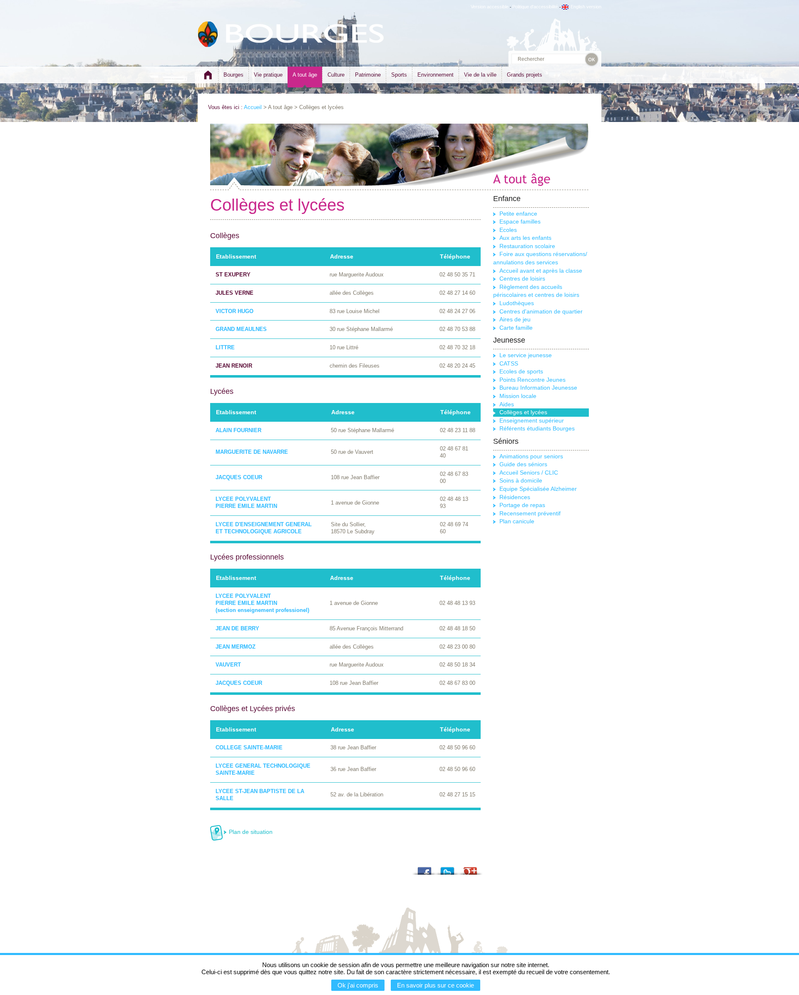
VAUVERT (228, 665)
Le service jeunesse (525, 355)
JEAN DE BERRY (237, 628)
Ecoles (508, 229)
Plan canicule (516, 521)
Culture (336, 75)
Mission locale (517, 396)
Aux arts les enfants (525, 237)
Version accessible (490, 6)
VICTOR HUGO (234, 311)
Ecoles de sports (521, 371)
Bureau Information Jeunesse (538, 387)
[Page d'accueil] (208, 78)
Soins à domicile (520, 480)
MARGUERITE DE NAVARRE (252, 452)
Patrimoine (368, 75)
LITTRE (225, 347)
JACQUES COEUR (239, 477)
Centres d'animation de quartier (541, 311)
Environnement (435, 75)
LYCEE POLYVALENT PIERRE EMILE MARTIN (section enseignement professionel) (262, 603)
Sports (399, 75)
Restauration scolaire (527, 246)
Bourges (233, 75)
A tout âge (305, 75)
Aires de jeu (515, 319)
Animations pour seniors (531, 456)
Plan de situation (251, 831)
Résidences (514, 497)
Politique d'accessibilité (535, 6)
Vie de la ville (480, 75)
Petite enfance (518, 213)
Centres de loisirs (522, 278)
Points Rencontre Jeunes (532, 379)
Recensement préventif (530, 513)
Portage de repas (522, 505)
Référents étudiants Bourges (537, 428)
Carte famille (516, 327)
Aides (506, 404)
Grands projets (524, 75)
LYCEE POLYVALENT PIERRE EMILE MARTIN (246, 502)
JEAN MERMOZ (236, 647)
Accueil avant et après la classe (540, 270)
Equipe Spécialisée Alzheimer (538, 488)
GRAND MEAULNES (241, 329)
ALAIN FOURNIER (238, 430)
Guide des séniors (523, 464)
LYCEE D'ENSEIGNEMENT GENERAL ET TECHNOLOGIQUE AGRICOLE (264, 528)
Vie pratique (268, 75)
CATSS (508, 363)
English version (586, 6)
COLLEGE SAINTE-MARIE (249, 747)
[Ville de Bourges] (208, 34)
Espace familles (520, 221)
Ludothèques (516, 303)
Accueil (253, 107)
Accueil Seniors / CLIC (528, 472)
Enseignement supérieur (531, 420)
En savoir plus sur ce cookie (435, 985)
